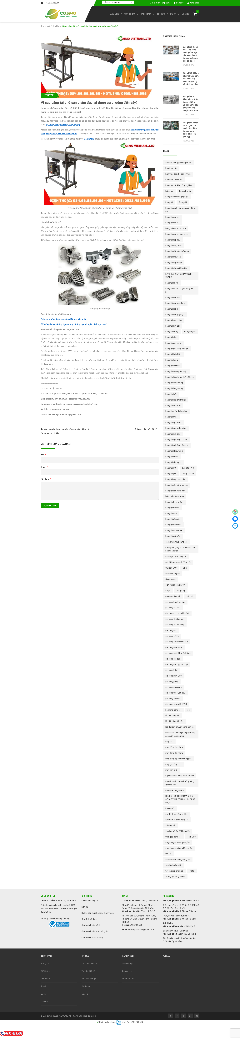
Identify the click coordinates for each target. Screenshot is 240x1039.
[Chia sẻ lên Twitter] (149, 429)
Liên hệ (185, 14)
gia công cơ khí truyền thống (178, 653)
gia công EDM (171, 670)
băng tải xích (171, 513)
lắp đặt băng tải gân (174, 721)
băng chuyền (49, 429)
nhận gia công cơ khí (174, 790)
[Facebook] (235, 519)
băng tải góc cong (173, 343)
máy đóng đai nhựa (174, 747)
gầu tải (190, 596)
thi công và (170, 825)
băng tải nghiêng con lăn (176, 439)
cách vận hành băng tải (175, 556)
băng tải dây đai (172, 326)
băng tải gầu (171, 337)
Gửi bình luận (50, 506)
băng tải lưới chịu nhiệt (175, 400)
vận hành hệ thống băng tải (177, 859)
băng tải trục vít (172, 508)
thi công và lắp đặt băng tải (177, 831)
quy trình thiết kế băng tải (176, 820)
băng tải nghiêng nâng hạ (176, 445)
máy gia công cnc (173, 764)
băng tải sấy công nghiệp (176, 485)
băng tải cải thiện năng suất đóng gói (180, 210)
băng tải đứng (171, 331)
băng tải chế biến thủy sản (177, 251)
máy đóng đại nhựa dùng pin (178, 759)
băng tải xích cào (173, 519)
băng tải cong (171, 309)
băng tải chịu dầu (173, 257)
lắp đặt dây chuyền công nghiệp (179, 727)
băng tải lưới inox (173, 405)
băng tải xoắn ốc (172, 536)
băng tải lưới (171, 394)
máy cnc (169, 741)
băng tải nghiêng (173, 434)
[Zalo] (235, 526)
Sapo (93, 1016)
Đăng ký (179, 3)
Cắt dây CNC (171, 568)
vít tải (192, 871)
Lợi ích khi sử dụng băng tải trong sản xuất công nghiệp (180, 734)
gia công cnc (171, 630)
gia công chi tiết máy (174, 625)
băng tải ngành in (173, 422)
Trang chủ (113, 14)
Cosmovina (89, 139)
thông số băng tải (173, 837)
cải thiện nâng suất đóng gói (178, 562)
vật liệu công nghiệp (174, 871)
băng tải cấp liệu (172, 240)
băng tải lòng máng (174, 383)
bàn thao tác (171, 168)
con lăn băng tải (172, 573)
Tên (43, 455)
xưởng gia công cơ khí (175, 876)
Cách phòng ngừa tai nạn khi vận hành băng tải (180, 549)
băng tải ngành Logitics (175, 428)
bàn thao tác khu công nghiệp (178, 185)
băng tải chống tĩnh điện (176, 268)
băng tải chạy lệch (173, 245)
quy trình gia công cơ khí (176, 814)
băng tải (169, 202)
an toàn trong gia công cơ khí (178, 163)
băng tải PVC (188, 468)
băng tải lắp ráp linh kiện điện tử (61, 133)
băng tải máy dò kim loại (176, 411)
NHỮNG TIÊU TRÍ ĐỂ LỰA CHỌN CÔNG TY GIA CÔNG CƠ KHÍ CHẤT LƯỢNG (180, 799)
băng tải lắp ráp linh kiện (176, 371)
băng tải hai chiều (173, 354)
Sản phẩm (146, 14)
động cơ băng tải (172, 596)
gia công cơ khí (172, 636)
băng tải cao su (172, 217)
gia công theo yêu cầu (175, 693)
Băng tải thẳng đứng (174, 496)
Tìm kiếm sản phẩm (160, 3)
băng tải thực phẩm (174, 502)
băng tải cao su (172, 223)
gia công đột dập (172, 659)
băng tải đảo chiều (173, 320)
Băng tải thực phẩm (140, 130)
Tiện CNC (192, 837)
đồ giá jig (181, 590)
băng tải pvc (170, 474)
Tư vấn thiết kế (88, 971)
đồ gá (167, 590)
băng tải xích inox (173, 525)
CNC (185, 568)
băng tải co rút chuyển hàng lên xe (179, 290)
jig (189, 710)
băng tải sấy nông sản (175, 491)
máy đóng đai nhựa (174, 753)
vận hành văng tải (173, 865)
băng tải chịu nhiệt (173, 262)
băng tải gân (190, 331)
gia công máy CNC (173, 676)
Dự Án (173, 14)
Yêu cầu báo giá (89, 979)
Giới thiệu (129, 14)
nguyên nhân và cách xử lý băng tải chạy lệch (179, 783)
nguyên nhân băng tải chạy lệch (179, 776)
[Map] (235, 512)
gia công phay (171, 681)
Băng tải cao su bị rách (175, 228)
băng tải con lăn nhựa (175, 303)
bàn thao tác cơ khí (173, 180)
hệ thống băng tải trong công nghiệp (63, 124)
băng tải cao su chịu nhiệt (176, 234)
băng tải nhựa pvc (173, 462)
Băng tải (85, 429)
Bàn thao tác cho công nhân (178, 174)
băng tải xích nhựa (173, 530)
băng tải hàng (171, 360)
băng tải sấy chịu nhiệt (175, 479)
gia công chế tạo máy (175, 619)
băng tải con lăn (172, 297)
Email (44, 467)
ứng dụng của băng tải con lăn (178, 848)
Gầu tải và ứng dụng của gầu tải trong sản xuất (63, 319)
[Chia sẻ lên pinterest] (153, 429)
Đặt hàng (86, 986)
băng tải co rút (171, 283)
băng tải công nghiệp (174, 314)
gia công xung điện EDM (176, 704)
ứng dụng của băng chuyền (177, 842)
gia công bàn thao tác (175, 602)
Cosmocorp (127, 963)
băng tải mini (171, 417)
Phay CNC (169, 808)
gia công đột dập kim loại (176, 664)
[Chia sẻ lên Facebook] (145, 429)
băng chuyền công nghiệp (68, 429)
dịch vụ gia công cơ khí (175, 585)
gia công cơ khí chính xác (176, 642)
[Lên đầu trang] (231, 1001)
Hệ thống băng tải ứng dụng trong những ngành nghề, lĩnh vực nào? (74, 324)
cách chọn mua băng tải (176, 542)
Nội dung (46, 479)
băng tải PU (170, 468)
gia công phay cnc (173, 687)
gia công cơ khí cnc (173, 647)
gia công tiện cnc (172, 698)
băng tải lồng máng (174, 388)
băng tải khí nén (172, 366)
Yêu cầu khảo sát (89, 963)
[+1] (157, 429)
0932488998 (54, 3)
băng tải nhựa (171, 457)
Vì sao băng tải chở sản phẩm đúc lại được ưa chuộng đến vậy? (89, 103)
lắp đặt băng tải (172, 715)
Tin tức (161, 14)
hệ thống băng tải (173, 710)
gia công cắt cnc (172, 607)
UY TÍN (56, 433)
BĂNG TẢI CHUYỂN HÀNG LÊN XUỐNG (178, 275)
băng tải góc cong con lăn (176, 349)
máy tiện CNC (171, 770)
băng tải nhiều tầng (174, 451)
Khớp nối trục (128, 979)
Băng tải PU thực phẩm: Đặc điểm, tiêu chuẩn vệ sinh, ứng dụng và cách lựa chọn (191, 78)
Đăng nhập (194, 3)
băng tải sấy (188, 474)
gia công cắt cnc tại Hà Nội (177, 613)
